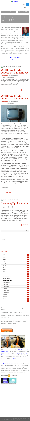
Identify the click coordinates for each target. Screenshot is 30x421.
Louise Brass (19, 353)
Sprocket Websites (21, 320)
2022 (4, 259)
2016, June (15, 286)
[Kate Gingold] (15, 1)
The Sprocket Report (6, 363)
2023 (4, 257)
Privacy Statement (17, 418)
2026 (4, 255)
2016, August (15, 282)
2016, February (15, 294)
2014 (4, 301)
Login (23, 4)
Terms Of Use (26, 418)
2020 (4, 263)
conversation (14, 355)
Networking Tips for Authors (9, 200)
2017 (4, 269)
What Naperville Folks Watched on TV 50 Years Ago (14, 67)
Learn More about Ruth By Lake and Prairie (15, 58)
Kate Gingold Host (4, 75)
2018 (4, 267)
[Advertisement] (15, 404)
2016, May (15, 288)
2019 (4, 265)
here (14, 358)
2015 (4, 299)
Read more (25, 90)
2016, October (15, 278)
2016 (4, 272)
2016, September (15, 280)
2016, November (15, 276)
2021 (4, 261)
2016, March (15, 292)
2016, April (15, 290)
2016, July (15, 284)
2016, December (15, 274)
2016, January (15, 297)
